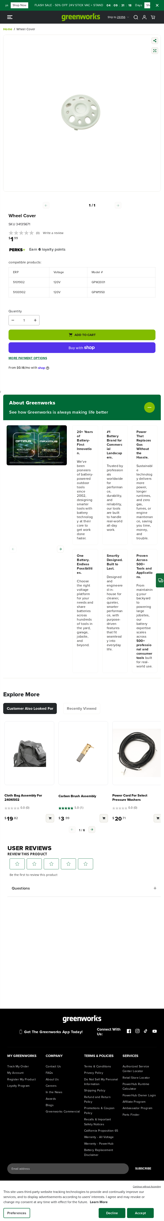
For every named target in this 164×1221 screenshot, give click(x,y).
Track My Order (18, 1066)
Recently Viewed (82, 708)
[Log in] (144, 17)
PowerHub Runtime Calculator (136, 1086)
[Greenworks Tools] (81, 17)
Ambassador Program (137, 1108)
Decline (112, 1213)
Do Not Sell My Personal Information (101, 1081)
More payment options (28, 358)
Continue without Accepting (147, 1186)
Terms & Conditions (97, 1066)
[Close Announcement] (157, 5)
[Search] (136, 17)
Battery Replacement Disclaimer (98, 1152)
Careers (51, 1086)
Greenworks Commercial (63, 1111)
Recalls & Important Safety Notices (97, 1121)
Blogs (50, 1105)
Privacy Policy (93, 1073)
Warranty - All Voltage (99, 1137)
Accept (140, 1213)
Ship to (116, 17)
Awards (51, 1099)
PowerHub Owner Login (139, 1095)
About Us (52, 1079)
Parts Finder (131, 1114)
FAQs (49, 1073)
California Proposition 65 (101, 1130)
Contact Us (53, 1066)
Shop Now (11, 5)
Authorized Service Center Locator (136, 1068)
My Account (15, 1073)
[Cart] (153, 17)
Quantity (15, 311)
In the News (54, 1092)
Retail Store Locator (136, 1077)
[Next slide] (60, 549)
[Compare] (154, 51)
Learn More (99, 1202)
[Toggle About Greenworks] (131, 407)
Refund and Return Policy (97, 1099)
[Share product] (154, 41)
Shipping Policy (94, 1090)
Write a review (53, 233)
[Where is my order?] (160, 580)
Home (7, 29)
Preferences (16, 1213)
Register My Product (21, 1079)
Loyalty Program (18, 1086)
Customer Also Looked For (30, 708)
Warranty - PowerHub (99, 1143)
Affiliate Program (134, 1102)
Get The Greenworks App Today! (53, 1032)
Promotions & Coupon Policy (99, 1110)
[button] (9, 17)
